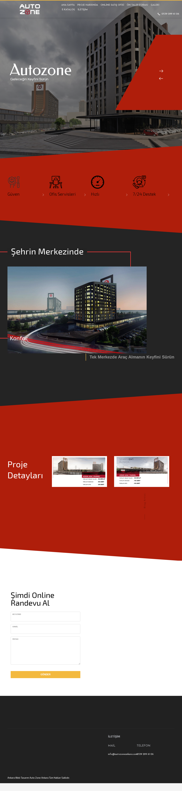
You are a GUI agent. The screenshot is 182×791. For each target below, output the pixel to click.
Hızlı (95, 194)
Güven (13, 194)
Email (15, 626)
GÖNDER (45, 674)
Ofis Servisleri (62, 194)
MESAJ (15, 639)
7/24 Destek (144, 194)
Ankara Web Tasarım (18, 777)
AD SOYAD (16, 614)
